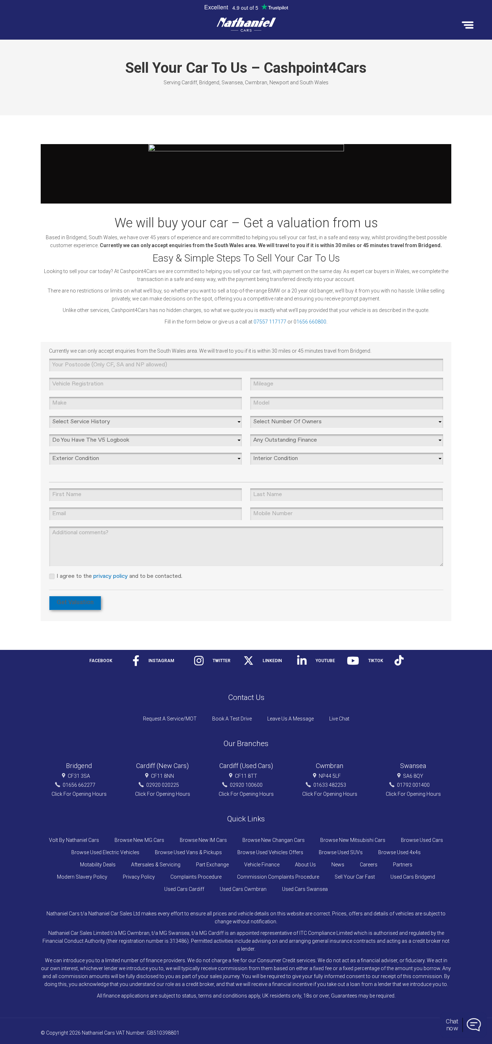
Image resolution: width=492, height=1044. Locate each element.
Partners (402, 864)
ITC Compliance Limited (326, 933)
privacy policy (110, 576)
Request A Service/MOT (170, 719)
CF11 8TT (246, 776)
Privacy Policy (139, 877)
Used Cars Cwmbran (243, 889)
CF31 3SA (79, 776)
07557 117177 (270, 322)
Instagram (161, 660)
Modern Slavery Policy (82, 877)
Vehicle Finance (261, 864)
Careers (368, 864)
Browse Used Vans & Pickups (188, 852)
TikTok (375, 660)
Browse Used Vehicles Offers (270, 852)
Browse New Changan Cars (273, 840)
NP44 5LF (330, 776)
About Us (305, 864)
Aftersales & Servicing (155, 864)
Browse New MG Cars (139, 840)
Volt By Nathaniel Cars (74, 840)
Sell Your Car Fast (355, 877)
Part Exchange (212, 864)
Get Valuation (75, 603)
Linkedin (272, 660)
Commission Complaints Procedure (278, 877)
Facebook (100, 660)
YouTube (325, 660)
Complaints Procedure (196, 877)
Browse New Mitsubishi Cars (352, 840)
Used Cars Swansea (305, 889)
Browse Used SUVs (341, 852)
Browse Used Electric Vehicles (105, 852)
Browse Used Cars (422, 840)
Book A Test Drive (232, 719)
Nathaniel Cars (98, 1033)
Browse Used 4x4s (399, 852)
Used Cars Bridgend (412, 877)
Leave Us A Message (290, 719)
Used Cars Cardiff (184, 889)
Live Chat (339, 719)
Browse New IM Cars (203, 840)
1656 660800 (311, 322)
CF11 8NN (162, 776)
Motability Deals (98, 864)
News (337, 864)
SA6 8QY (413, 776)
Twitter (222, 660)
